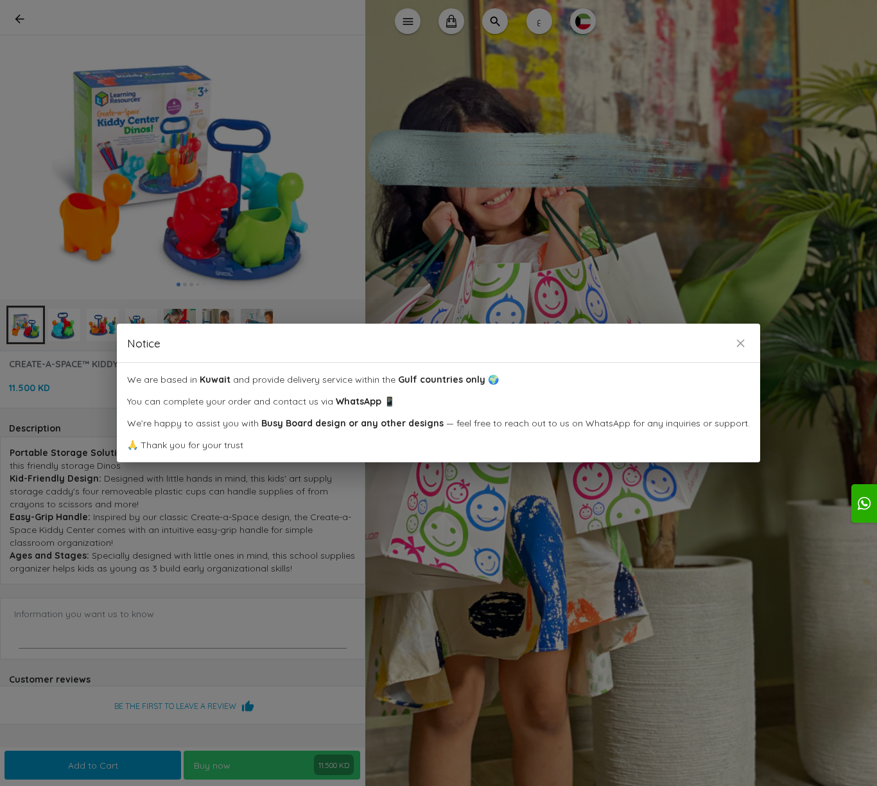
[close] (740, 343)
